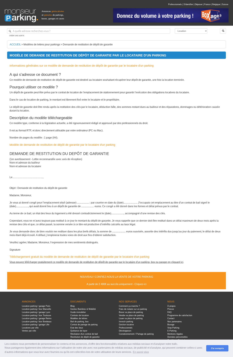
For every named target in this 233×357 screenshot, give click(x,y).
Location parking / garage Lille (35, 324)
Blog (72, 306)
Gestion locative (126, 324)
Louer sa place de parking (130, 318)
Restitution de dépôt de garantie (85, 337)
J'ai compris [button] (217, 348)
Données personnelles (177, 337)
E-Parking (171, 331)
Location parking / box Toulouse (36, 315)
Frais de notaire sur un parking (133, 309)
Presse (170, 309)
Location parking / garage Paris (36, 306)
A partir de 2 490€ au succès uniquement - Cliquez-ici (116, 284)
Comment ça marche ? (129, 306)
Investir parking (126, 321)
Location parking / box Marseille (36, 309)
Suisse (225, 4)
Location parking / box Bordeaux (37, 321)
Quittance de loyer (78, 331)
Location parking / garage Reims (37, 318)
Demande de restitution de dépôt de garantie (88, 44)
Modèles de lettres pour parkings (41, 44)
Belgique (216, 4)
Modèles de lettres (78, 318)
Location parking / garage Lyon (36, 312)
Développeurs (125, 331)
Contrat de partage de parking (83, 324)
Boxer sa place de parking (131, 312)
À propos (171, 306)
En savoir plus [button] (141, 352)
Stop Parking (173, 328)
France (207, 4)
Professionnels (175, 4)
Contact (171, 318)
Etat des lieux (76, 328)
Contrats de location (79, 315)
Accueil (15, 44)
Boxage (170, 324)
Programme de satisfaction (179, 315)
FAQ (169, 312)
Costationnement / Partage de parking (136, 334)
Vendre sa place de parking (131, 315)
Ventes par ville (29, 331)
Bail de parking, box (79, 321)
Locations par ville (30, 328)
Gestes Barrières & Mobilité (83, 309)
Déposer (198, 4)
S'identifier (188, 4)
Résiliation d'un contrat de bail (84, 334)
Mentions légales (175, 334)
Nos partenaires (174, 321)
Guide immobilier (78, 312)
